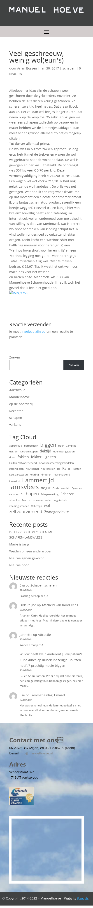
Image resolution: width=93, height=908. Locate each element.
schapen (69, 68)
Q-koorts (77, 488)
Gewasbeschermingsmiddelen (56, 463)
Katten (77, 468)
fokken (23, 456)
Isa (58, 468)
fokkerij (37, 456)
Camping (71, 445)
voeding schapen (19, 506)
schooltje (14, 500)
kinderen (46, 474)
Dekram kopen (29, 451)
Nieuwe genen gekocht (26, 558)
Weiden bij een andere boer (30, 551)
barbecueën (31, 445)
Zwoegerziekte (56, 511)
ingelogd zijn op (33, 331)
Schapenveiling (49, 494)
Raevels (83, 898)
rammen (14, 494)
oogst (46, 487)
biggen (48, 444)
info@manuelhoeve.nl (36, 753)
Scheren (67, 493)
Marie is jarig (19, 544)
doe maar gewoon (64, 451)
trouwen (38, 500)
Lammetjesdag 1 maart (47, 695)
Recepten (16, 411)
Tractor (26, 500)
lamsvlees (24, 487)
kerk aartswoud (18, 474)
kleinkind (14, 481)
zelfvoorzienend (25, 511)
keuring (34, 474)
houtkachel (32, 468)
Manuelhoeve (19, 397)
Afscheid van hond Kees (60, 605)
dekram (13, 451)
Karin (66, 468)
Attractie (44, 634)
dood (12, 457)
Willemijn (36, 506)
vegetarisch (60, 500)
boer (61, 445)
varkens (15, 424)
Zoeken (14, 357)
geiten (50, 456)
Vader (48, 500)
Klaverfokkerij (61, 474)
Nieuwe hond (19, 565)
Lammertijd (38, 480)
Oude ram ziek (61, 488)
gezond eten (16, 468)
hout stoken (48, 468)
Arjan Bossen (27, 68)
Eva (22, 585)
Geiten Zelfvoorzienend (23, 463)
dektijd (45, 451)
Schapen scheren (43, 585)
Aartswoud (17, 390)
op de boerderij (21, 404)
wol (47, 505)
